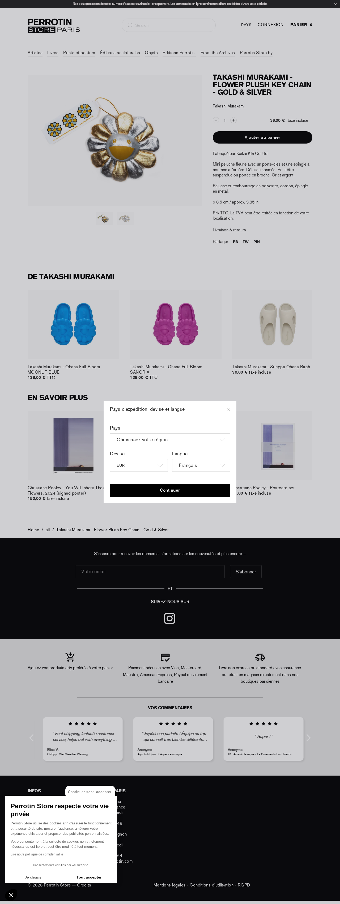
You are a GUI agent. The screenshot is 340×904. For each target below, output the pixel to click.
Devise (117, 454)
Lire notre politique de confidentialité (37, 854)
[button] (11, 895)
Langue (180, 454)
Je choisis (33, 877)
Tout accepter (88, 877)
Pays (115, 428)
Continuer (170, 490)
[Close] (233, 412)
